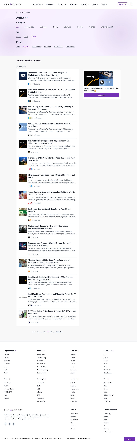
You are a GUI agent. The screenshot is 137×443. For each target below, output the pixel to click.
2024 (33, 36)
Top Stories (74, 414)
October (47, 46)
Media (72, 398)
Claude (73, 361)
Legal (72, 395)
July (18, 46)
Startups (61, 4)
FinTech (73, 383)
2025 (26, 37)
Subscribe (122, 4)
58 (44, 332)
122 (57, 332)
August (26, 46)
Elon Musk (40, 361)
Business (49, 4)
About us (73, 429)
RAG (38, 395)
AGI (38, 389)
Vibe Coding (41, 398)
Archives (73, 426)
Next (61, 332)
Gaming (73, 392)
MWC (5, 395)
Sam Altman (41, 355)
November (58, 46)
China (105, 386)
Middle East (107, 401)
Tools (103, 4)
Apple (6, 373)
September (36, 46)
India (105, 392)
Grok (72, 367)
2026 (18, 37)
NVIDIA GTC (8, 392)
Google (6, 358)
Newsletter (74, 420)
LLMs (38, 386)
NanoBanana (108, 373)
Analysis (84, 4)
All (17, 26)
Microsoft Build (8, 389)
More (94, 4)
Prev (34, 332)
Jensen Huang (41, 358)
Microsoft (7, 364)
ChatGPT (73, 355)
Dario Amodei (41, 373)
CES (5, 401)
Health (80, 27)
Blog (72, 423)
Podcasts (73, 417)
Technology (36, 4)
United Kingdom (108, 395)
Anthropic (7, 361)
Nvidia (6, 370)
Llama (106, 364)
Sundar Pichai (41, 364)
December (70, 46)
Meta (5, 367)
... (41, 332)
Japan (106, 398)
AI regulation (41, 401)
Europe (106, 389)
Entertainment (107, 27)
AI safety (40, 392)
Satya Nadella (41, 367)
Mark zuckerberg (42, 370)
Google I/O (7, 383)
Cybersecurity (75, 389)
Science (73, 4)
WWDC (6, 386)
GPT (105, 355)
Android (73, 373)
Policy (55, 27)
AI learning (74, 401)
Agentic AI (40, 383)
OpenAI (6, 355)
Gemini (73, 358)
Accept (129, 439)
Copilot (73, 364)
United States (108, 383)
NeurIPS (6, 398)
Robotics (73, 386)
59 (48, 332)
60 (51, 332)
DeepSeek (74, 370)
